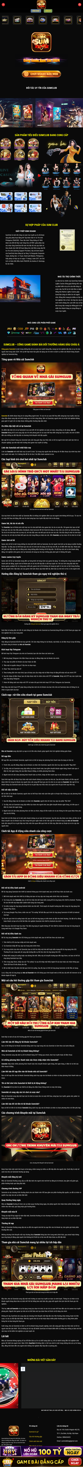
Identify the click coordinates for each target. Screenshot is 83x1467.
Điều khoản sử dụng (35, 1446)
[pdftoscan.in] (41, 4)
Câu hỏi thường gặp (35, 1437)
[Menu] (3, 4)
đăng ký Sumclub (35, 624)
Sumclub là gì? (34, 1432)
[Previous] (4, 113)
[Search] (79, 4)
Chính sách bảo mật (35, 1441)
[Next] (79, 113)
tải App (33, 881)
